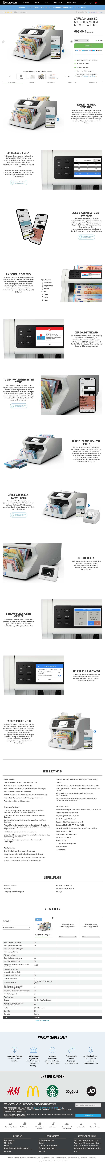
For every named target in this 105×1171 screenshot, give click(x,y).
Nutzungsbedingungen (47, 1157)
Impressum (84, 1157)
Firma (46, 2)
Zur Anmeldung (88, 1115)
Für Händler (8, 1143)
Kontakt (6, 1145)
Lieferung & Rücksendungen (48, 1145)
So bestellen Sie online (46, 1140)
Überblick (31, 82)
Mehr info (7, 1151)
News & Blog (58, 2)
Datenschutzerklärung (73, 1157)
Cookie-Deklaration (60, 1157)
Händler (37, 2)
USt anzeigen (92, 1157)
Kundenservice (71, 2)
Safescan (43, 935)
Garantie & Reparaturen (47, 1148)
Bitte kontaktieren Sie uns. (95, 12)
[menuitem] (10, 2)
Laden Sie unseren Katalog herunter (16, 1148)
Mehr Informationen (42, 1020)
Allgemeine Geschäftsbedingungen (30, 1157)
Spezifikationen (51, 82)
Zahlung (41, 1143)
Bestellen (88, 46)
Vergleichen (91, 82)
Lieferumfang (72, 82)
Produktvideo (12, 82)
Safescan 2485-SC (9, 927)
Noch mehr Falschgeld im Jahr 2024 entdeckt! (89, 1140)
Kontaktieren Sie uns (89, 76)
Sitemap (16, 1157)
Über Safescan (9, 1140)
